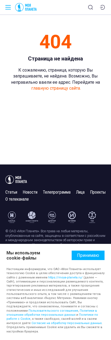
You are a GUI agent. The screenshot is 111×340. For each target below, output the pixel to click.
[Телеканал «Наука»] (11, 217)
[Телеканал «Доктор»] (52, 217)
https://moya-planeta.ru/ (65, 277)
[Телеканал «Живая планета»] (31, 217)
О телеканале (17, 199)
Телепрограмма (57, 192)
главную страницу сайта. (56, 88)
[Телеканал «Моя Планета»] (26, 7)
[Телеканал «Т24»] (92, 217)
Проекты (98, 192)
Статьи (11, 192)
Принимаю (88, 255)
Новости (30, 192)
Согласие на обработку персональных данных (67, 323)
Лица (80, 192)
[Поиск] (90, 7)
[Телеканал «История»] (71, 217)
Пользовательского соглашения (53, 310)
